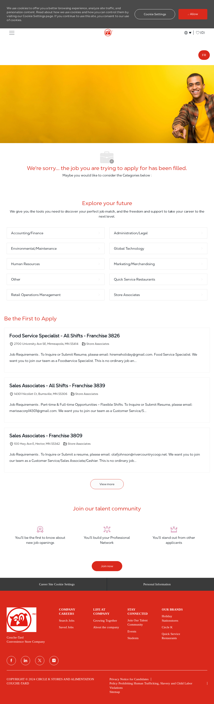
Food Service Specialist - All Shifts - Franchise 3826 (64, 335)
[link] (30, 619)
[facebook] (11, 660)
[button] (155, 14)
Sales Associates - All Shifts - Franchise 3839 (57, 385)
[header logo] (107, 33)
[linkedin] (25, 660)
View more (107, 484)
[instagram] (54, 660)
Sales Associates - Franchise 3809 (45, 435)
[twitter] (39, 660)
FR (204, 55)
